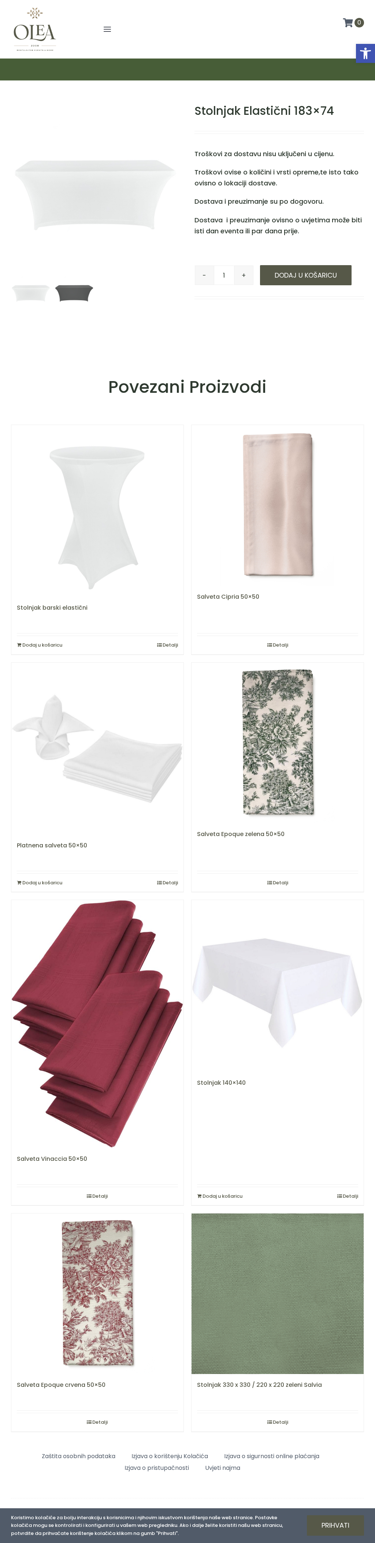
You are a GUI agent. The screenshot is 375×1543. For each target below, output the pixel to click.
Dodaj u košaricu (306, 275)
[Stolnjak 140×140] (278, 986)
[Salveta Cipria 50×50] (278, 505)
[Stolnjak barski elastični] (97, 511)
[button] (365, 53)
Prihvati (335, 1525)
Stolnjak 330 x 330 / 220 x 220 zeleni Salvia (259, 1385)
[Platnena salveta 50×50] (97, 749)
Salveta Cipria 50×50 (228, 596)
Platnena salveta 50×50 (52, 845)
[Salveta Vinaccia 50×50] (97, 1024)
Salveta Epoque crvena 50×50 (61, 1385)
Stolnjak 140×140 (221, 1083)
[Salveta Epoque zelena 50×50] (278, 743)
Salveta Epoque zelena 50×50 (241, 834)
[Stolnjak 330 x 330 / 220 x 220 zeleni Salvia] (278, 1293)
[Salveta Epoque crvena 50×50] (97, 1293)
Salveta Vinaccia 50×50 (52, 1159)
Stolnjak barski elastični (52, 607)
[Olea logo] (35, 8)
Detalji (170, 644)
